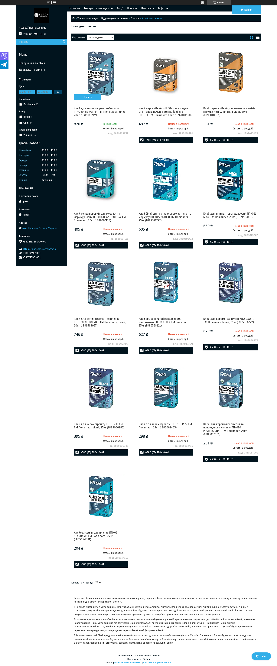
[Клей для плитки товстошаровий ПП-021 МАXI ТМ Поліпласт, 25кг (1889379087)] (230, 179)
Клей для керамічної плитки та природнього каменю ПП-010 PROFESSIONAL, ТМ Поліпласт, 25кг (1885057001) (225, 429)
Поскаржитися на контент (128, 662)
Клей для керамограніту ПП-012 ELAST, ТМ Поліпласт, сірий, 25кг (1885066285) (99, 425)
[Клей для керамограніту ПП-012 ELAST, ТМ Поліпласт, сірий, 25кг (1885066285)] (101, 389)
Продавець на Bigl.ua (138, 659)
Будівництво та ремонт (114, 18)
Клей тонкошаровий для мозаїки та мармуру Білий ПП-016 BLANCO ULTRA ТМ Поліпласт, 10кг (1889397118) (100, 217)
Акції (120, 8)
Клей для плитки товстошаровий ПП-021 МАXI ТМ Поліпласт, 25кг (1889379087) (229, 215)
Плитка (135, 18)
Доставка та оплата (32, 69)
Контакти (147, 8)
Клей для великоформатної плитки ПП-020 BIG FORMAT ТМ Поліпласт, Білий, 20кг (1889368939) (100, 112)
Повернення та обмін (32, 63)
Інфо (161, 8)
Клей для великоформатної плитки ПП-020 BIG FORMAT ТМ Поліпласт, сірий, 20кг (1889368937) (100, 322)
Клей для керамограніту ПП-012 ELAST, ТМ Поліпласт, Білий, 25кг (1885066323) (228, 320)
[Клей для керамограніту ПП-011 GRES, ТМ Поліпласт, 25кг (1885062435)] (166, 389)
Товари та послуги (96, 8)
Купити (88, 97)
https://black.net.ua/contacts (39, 248)
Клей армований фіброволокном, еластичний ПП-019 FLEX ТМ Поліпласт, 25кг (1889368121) (164, 322)
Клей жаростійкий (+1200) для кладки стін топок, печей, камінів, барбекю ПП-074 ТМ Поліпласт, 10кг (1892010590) (165, 112)
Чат (264, 656)
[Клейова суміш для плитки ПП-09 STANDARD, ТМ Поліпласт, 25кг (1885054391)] (101, 497)
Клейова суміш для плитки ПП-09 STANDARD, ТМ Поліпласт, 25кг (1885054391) (95, 536)
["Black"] (41, 15)
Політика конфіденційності (157, 662)
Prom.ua (156, 655)
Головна (74, 8)
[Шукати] (63, 42)
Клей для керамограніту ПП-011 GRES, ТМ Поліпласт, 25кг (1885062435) (165, 425)
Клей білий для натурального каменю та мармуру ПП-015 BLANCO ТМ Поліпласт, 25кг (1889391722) (165, 217)
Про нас (132, 8)
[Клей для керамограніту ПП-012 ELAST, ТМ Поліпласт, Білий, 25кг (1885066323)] (230, 284)
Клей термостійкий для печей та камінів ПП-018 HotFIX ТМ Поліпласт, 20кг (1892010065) (229, 112)
